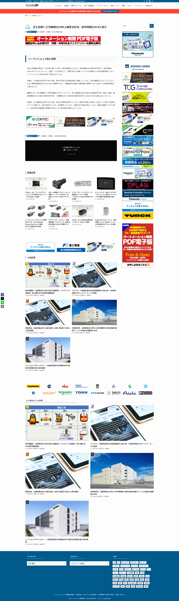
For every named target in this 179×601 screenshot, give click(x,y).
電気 (146, 586)
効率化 (130, 576)
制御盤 (123, 576)
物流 (125, 583)
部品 (133, 586)
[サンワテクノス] (130, 386)
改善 (136, 580)
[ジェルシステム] (33, 393)
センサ (115, 569)
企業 (142, 573)
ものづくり (125, 563)
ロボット (122, 573)
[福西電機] (98, 393)
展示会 (115, 580)
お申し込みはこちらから (110, 11)
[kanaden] (137, 167)
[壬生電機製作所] (114, 386)
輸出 (122, 586)
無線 (120, 583)
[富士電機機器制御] (71, 251)
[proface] (137, 145)
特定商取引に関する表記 (106, 595)
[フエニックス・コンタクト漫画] (137, 156)
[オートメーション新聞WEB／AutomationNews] (32, 5)
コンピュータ (125, 566)
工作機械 (48, 32)
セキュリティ (144, 566)
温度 (114, 583)
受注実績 (42, 32)
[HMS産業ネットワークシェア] (101, 126)
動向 (135, 576)
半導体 (142, 576)
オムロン (143, 563)
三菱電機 (130, 573)
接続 (126, 580)
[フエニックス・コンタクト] (146, 393)
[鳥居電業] (81, 393)
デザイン (128, 569)
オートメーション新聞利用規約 (64, 595)
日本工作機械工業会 (57, 32)
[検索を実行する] (152, 26)
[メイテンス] (71, 126)
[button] (2, 294)
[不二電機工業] (146, 386)
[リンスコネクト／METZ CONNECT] (137, 134)
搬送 (131, 580)
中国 (137, 573)
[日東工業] (65, 386)
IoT (118, 563)
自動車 (140, 583)
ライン (115, 573)
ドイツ (143, 569)
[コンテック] (40, 127)
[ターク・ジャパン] (33, 386)
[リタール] (98, 386)
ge (114, 563)
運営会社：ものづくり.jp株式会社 (86, 595)
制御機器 (116, 576)
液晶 (147, 580)
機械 (142, 580)
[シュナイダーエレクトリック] (65, 393)
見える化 (116, 586)
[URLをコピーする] (2, 306)
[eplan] (137, 189)
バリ (148, 569)
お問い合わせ (120, 595)
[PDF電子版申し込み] (63, 44)
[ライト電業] (49, 386)
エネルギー (134, 563)
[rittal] (137, 113)
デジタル (135, 569)
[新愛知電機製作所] (130, 393)
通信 (127, 586)
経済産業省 (132, 583)
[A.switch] (137, 102)
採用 (121, 580)
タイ (121, 569)
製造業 (147, 583)
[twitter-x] (144, 1)
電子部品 (139, 586)
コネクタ (116, 566)
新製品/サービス (32, 32)
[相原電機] (49, 393)
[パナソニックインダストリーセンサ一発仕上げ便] (137, 57)
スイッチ (134, 566)
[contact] (149, 1)
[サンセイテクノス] (40, 251)
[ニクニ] (114, 393)
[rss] (147, 1)
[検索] (152, 1)
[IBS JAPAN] (81, 386)
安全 (147, 576)
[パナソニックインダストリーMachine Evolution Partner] (137, 200)
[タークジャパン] (137, 219)
